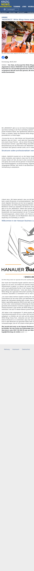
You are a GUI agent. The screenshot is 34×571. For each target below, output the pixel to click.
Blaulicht (3, 12)
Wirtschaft (21, 12)
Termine (16, 7)
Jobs (24, 7)
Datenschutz (26, 349)
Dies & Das (12, 12)
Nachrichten (6, 7)
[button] (3, 57)
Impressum (15, 349)
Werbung (7, 349)
